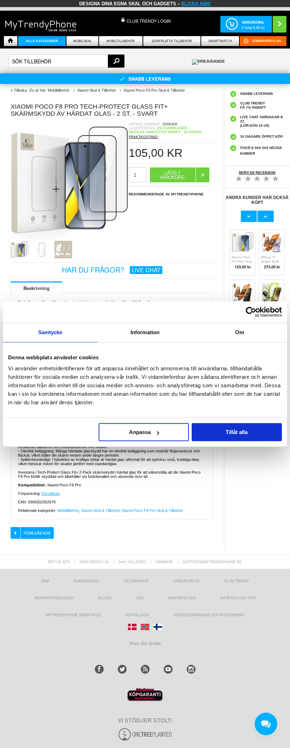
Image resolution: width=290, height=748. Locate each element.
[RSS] (145, 669)
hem (45, 580)
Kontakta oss (182, 597)
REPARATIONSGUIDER (54, 597)
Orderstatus (186, 580)
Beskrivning (36, 288)
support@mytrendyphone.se (212, 561)
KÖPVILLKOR (137, 614)
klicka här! (196, 3)
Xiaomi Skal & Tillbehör (100, 510)
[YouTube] (168, 669)
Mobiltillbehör (120, 41)
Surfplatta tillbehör (172, 41)
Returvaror (136, 580)
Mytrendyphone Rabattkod (73, 614)
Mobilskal (82, 41)
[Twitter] (122, 669)
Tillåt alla (237, 432)
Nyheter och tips (238, 597)
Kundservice (86, 580)
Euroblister (51, 493)
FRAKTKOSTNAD (143, 137)
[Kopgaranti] (145, 699)
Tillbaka (20, 90)
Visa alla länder (145, 643)
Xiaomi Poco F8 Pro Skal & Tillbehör (152, 510)
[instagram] (191, 669)
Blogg (104, 597)
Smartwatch (220, 41)
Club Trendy (236, 580)
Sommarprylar (266, 41)
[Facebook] (99, 669)
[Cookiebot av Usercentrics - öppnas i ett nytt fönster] (251, 312)
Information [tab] (145, 332)
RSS (140, 597)
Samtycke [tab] (50, 332)
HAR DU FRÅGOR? (111, 269)
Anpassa (140, 432)
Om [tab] (239, 332)
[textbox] (66, 61)
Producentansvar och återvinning (209, 614)
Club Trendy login (149, 21)
